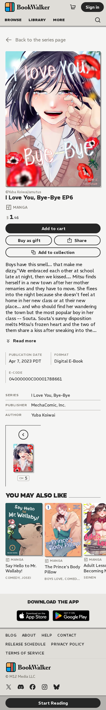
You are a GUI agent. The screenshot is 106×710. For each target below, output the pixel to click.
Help (47, 635)
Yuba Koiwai (43, 415)
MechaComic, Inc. (48, 405)
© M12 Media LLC (20, 676)
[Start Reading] (53, 119)
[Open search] (98, 20)
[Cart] (73, 7)
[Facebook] (32, 687)
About (29, 635)
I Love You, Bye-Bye (50, 395)
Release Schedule (25, 644)
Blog (11, 635)
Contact (67, 635)
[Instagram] (44, 687)
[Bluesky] (56, 687)
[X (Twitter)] (8, 687)
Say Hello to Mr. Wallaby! (20, 568)
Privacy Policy (67, 644)
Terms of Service (24, 653)
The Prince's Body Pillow (62, 569)
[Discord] (20, 687)
